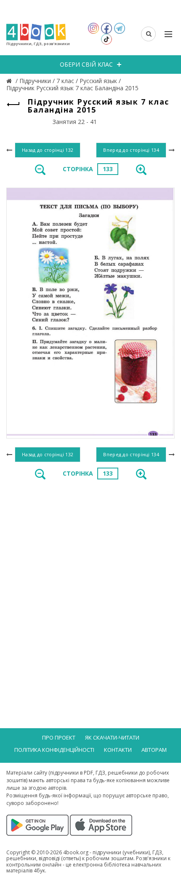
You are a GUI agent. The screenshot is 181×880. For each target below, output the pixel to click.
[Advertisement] (90, 583)
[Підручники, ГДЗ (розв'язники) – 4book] (10, 81)
